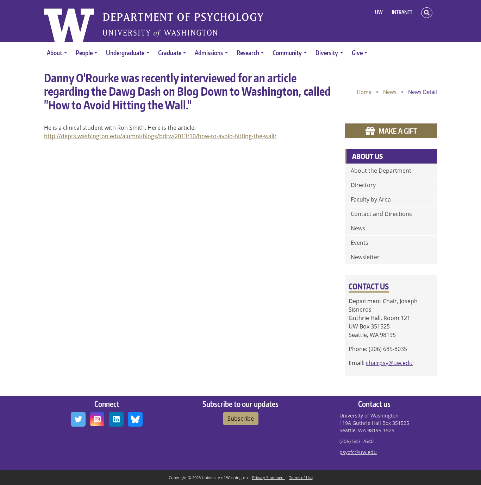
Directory (363, 185)
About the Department (381, 170)
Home (364, 91)
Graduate (169, 53)
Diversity (327, 53)
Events (359, 243)
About (54, 53)
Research (248, 53)
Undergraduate (125, 53)
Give (357, 53)
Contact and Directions (381, 214)
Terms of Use (301, 477)
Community (287, 53)
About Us (367, 156)
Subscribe (240, 418)
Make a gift (398, 130)
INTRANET (402, 12)
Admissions (209, 53)
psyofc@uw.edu (358, 452)
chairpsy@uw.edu (389, 363)
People (84, 53)
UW (379, 12)
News (389, 91)
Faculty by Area (371, 199)
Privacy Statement (268, 477)
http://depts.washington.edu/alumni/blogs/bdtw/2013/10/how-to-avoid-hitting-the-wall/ (160, 136)
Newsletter (365, 257)
